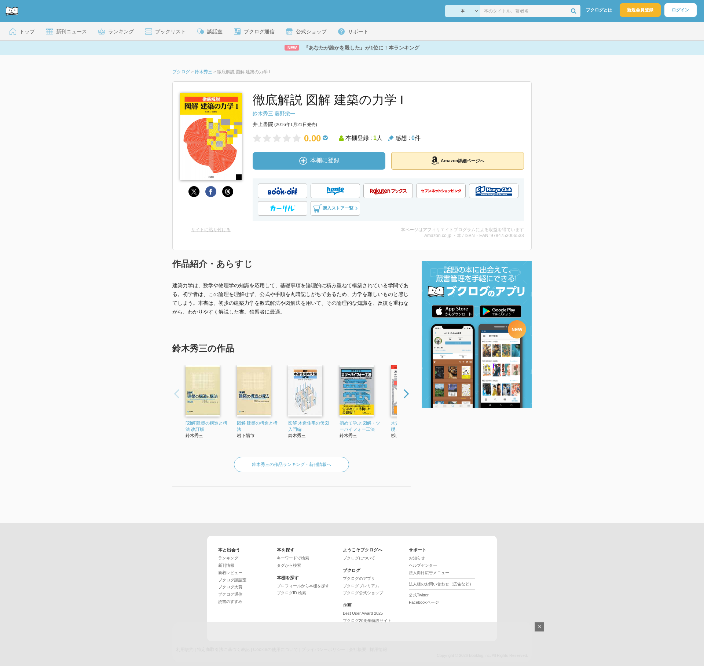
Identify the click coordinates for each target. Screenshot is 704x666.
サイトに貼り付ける (211, 229)
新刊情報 (226, 565)
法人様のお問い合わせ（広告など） (441, 584)
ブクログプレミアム (361, 586)
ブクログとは (599, 9)
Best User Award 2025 (363, 613)
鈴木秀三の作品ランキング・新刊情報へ (291, 464)
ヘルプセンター (423, 565)
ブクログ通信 (230, 594)
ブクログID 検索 (291, 593)
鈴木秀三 (263, 113)
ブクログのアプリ (359, 578)
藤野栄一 (285, 113)
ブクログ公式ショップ (363, 593)
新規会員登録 (640, 9)
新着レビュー (230, 572)
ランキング (228, 558)
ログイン (680, 9)
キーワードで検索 (293, 558)
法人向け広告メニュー (429, 572)
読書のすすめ (230, 601)
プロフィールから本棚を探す (303, 586)
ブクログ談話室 (232, 580)
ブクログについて (359, 558)
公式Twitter (419, 595)
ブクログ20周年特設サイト (367, 620)
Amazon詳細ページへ (462, 160)
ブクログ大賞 (230, 587)
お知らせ (417, 558)
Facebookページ (424, 602)
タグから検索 (289, 565)
